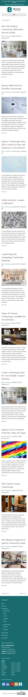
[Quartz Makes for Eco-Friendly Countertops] (14, 105)
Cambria (5, 627)
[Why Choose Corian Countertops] (14, 503)
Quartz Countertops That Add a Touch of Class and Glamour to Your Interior (13, 145)
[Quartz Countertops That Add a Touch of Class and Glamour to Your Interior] (14, 164)
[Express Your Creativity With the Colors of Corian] (14, 449)
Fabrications (4, 608)
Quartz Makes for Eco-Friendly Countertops (12, 87)
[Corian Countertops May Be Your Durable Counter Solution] (14, 395)
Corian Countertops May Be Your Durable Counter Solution (13, 376)
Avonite (5, 616)
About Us (3, 606)
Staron (5, 621)
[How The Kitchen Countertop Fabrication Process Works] (14, 49)
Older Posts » (23, 593)
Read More (4, 77)
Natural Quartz (6, 624)
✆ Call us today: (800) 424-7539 (14, 4)
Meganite (5, 618)
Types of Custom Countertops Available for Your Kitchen (13, 317)
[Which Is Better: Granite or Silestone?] (14, 220)
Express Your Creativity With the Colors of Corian (13, 431)
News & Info (4, 635)
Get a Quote (4, 638)
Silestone (5, 629)
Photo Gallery (4, 633)
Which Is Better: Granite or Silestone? (12, 202)
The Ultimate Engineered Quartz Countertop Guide (13, 541)
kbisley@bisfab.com (10, 653)
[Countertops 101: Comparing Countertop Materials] (14, 277)
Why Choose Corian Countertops (10, 485)
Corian (4, 613)
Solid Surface (6, 611)
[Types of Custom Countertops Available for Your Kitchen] (14, 336)
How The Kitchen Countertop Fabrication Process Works (12, 30)
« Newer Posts (5, 593)
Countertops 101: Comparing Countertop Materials (12, 258)
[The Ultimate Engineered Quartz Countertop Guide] (14, 559)
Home (2, 603)
